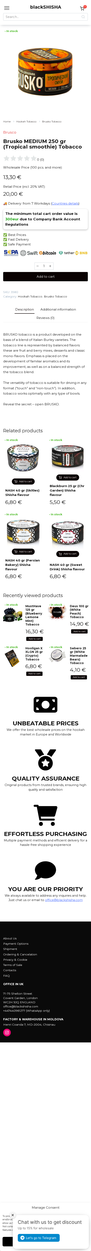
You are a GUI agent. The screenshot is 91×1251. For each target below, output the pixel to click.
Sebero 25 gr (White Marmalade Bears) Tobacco (79, 656)
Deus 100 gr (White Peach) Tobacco (79, 611)
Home (7, 121)
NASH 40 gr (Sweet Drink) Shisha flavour (67, 567)
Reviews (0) (45, 318)
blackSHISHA (45, 7)
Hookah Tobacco (26, 121)
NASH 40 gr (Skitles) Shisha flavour (22, 492)
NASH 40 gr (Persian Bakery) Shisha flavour (22, 564)
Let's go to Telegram (41, 1238)
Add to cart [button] (25, 481)
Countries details (65, 203)
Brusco (9, 132)
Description (24, 309)
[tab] (24, 309)
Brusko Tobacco (51, 121)
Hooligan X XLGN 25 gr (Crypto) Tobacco (34, 654)
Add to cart (46, 277)
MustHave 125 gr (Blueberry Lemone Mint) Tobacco (33, 615)
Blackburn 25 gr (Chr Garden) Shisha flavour (67, 490)
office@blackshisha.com (64, 900)
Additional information (58, 309)
